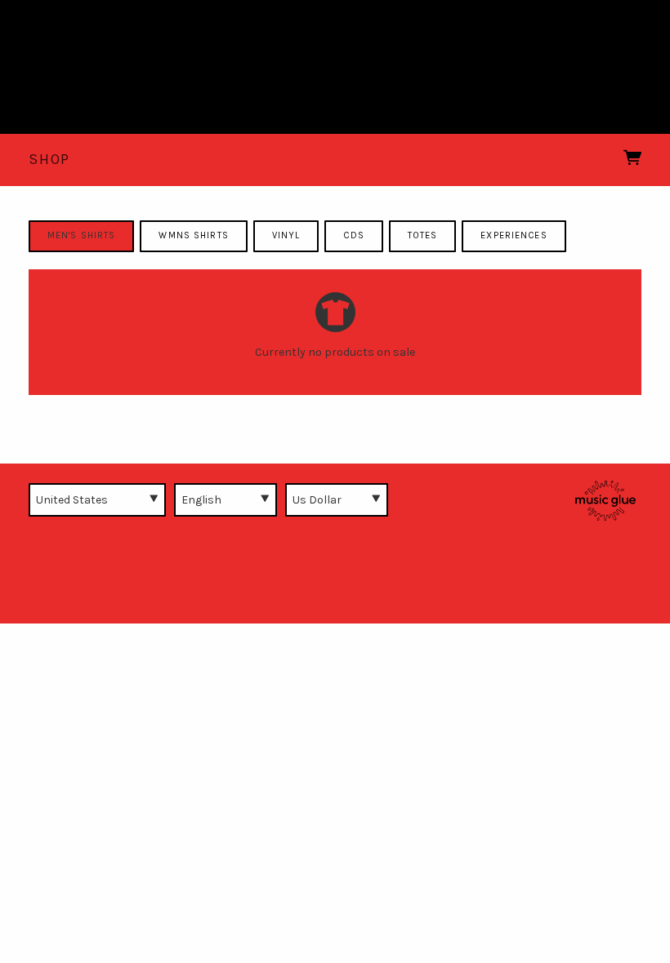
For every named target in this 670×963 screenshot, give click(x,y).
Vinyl (286, 235)
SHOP (49, 159)
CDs (353, 235)
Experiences (513, 235)
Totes (423, 235)
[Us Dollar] (336, 499)
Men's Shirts (81, 235)
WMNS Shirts (193, 235)
